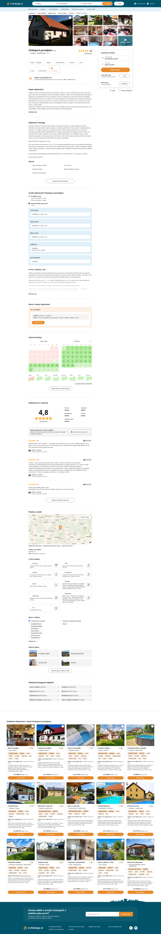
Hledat (108, 3)
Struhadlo (71, 750)
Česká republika (41, 13)
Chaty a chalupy (62, 13)
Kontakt (71, 929)
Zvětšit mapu (85, 517)
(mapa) (48, 53)
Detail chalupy (21, 778)
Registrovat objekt (94, 927)
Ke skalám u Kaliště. (44, 653)
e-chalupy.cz (32, 13)
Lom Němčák (34, 628)
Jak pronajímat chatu (115, 927)
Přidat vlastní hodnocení (80, 432)
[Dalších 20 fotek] (51, 849)
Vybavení (43, 9)
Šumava (14, 750)
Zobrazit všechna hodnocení (60, 500)
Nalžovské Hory (103, 808)
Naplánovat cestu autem (35, 545)
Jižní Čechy (110, 808)
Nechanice (12, 864)
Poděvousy (132, 808)
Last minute (54, 71)
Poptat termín (115, 70)
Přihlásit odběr (126, 914)
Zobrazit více (33, 112)
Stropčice (71, 13)
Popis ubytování (33, 9)
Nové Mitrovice (19, 864)
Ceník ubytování (53, 9)
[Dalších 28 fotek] (21, 793)
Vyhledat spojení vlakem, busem (52, 545)
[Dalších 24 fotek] (110, 735)
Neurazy (143, 864)
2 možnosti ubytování (25, 876)
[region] (60, 529)
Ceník (124, 76)
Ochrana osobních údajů (76, 927)
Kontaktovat (124, 83)
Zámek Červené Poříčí (77, 653)
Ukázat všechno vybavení (60, 181)
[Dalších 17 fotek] (51, 793)
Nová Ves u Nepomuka (135, 864)
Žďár (10, 750)
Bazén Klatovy (35, 631)
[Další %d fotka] (110, 793)
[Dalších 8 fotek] (110, 849)
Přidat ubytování (140, 3)
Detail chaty (80, 778)
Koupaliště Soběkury (36, 626)
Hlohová (101, 750)
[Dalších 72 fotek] (21, 849)
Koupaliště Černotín (36, 633)
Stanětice (41, 808)
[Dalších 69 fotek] (80, 735)
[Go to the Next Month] (90, 341)
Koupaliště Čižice (35, 637)
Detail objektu (51, 834)
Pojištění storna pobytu (56, 929)
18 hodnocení (88, 53)
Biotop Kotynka (35, 635)
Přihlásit (152, 3)
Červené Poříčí (42, 662)
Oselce (71, 864)
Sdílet (113, 90)
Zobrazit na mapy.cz (67, 545)
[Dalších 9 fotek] (140, 793)
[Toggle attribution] (90, 542)
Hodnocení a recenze (78, 9)
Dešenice (41, 750)
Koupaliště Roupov (36, 624)
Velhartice (11, 808)
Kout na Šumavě (73, 808)
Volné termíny (65, 9)
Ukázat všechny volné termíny (60, 388)
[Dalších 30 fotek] (80, 793)
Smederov (131, 750)
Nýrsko (65, 624)
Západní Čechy (52, 13)
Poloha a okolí (91, 9)
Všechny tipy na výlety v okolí (60, 670)
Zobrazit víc (32, 641)
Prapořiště (41, 864)
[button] (60, 527)
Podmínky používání (55, 927)
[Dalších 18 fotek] (80, 849)
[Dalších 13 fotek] (51, 735)
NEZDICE (73, 662)
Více (21, 771)
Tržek (100, 864)
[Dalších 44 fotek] (21, 735)
